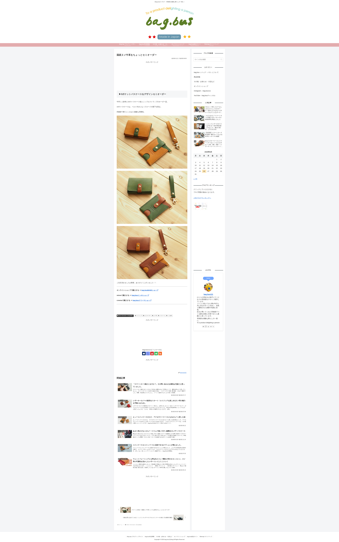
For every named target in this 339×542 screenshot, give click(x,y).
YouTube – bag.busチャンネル (204, 95)
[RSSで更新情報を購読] (160, 353)
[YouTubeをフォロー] (152, 353)
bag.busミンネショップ (140, 295)
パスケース (162, 315)
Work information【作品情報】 (126, 315)
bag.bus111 (208, 294)
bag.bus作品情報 (149, 536)
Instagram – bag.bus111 (202, 91)
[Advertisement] (152, 76)
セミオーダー (147, 315)
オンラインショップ (201, 86)
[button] (221, 59)
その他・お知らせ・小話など (204, 81)
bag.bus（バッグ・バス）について (206, 72)
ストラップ (139, 315)
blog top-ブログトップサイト (135, 536)
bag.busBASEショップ (149, 290)
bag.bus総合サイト (192, 536)
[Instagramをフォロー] (148, 353)
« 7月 (195, 179)
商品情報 (197, 77)
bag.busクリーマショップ (142, 300)
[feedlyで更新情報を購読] (156, 353)
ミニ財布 (170, 315)
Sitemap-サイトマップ (206, 536)
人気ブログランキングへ (202, 198)
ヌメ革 (155, 315)
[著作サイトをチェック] (144, 353)
